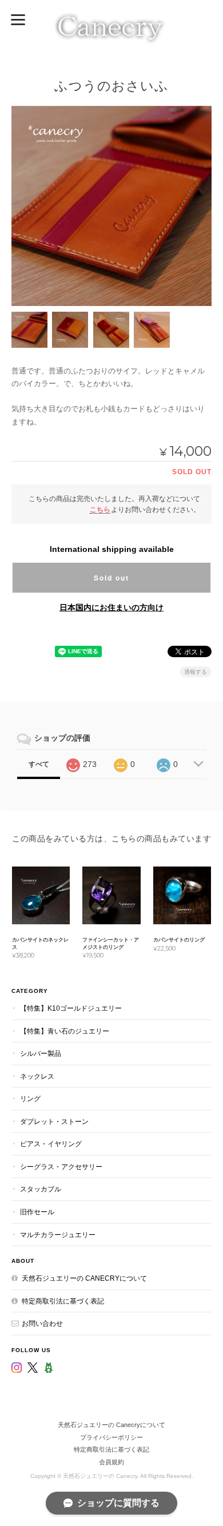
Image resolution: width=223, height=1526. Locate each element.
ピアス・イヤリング (51, 1143)
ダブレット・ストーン (54, 1121)
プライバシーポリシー (111, 1437)
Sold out (111, 578)
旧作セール (37, 1211)
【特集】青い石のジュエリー (64, 1031)
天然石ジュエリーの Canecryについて (84, 1278)
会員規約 (111, 1462)
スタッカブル (40, 1189)
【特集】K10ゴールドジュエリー (71, 1008)
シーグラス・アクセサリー (61, 1166)
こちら (100, 509)
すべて (39, 764)
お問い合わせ (42, 1323)
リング (30, 1098)
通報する (195, 672)
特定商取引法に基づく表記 (63, 1301)
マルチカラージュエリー (57, 1234)
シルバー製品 (40, 1053)
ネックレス (37, 1076)
